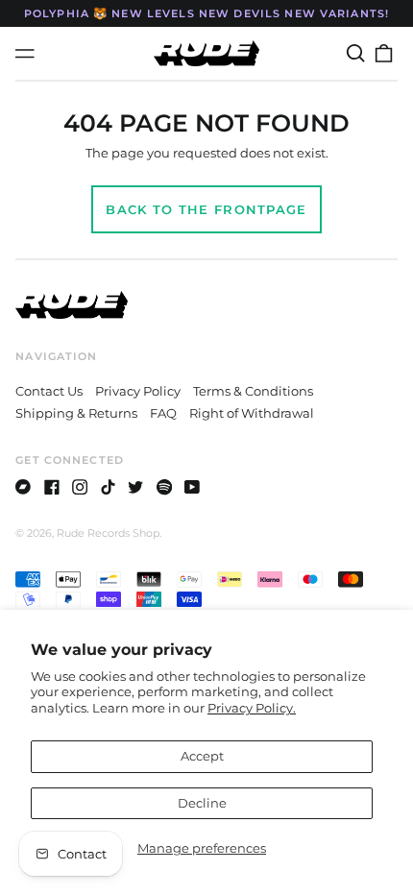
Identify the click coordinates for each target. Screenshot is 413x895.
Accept (202, 755)
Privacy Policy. (251, 707)
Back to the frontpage (206, 209)
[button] (355, 53)
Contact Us (49, 391)
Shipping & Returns (76, 413)
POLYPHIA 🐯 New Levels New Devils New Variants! (206, 13)
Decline (202, 802)
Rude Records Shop (108, 533)
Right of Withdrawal (251, 413)
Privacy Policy (138, 391)
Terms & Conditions (253, 391)
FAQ (163, 413)
